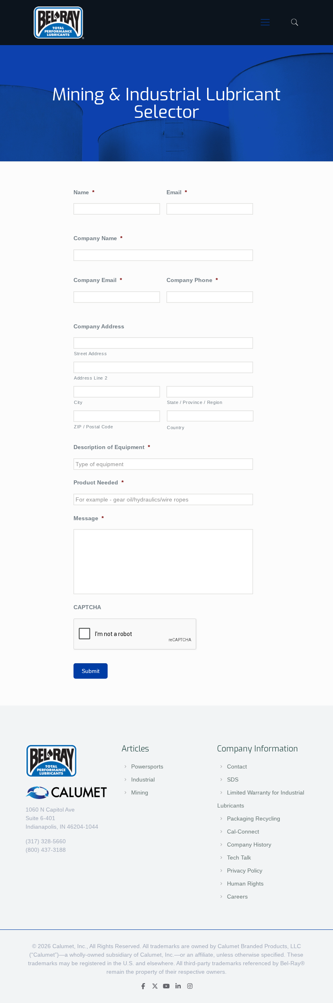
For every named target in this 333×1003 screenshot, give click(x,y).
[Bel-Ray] (59, 22)
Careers (237, 896)
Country (176, 427)
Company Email (98, 280)
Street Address (90, 353)
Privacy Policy (244, 870)
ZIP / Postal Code (93, 426)
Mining (139, 792)
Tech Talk (239, 857)
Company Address (99, 326)
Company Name (98, 238)
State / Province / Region (195, 402)
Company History (249, 844)
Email (176, 192)
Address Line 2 (90, 378)
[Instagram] (190, 986)
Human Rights (245, 883)
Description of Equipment (112, 447)
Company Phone (192, 280)
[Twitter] (155, 986)
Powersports (147, 766)
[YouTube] (167, 986)
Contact (237, 766)
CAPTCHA (87, 607)
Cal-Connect (243, 831)
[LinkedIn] (178, 986)
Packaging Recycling (253, 818)
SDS (232, 779)
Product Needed (98, 482)
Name (84, 192)
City (78, 402)
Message (89, 518)
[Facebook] (143, 986)
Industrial (143, 779)
